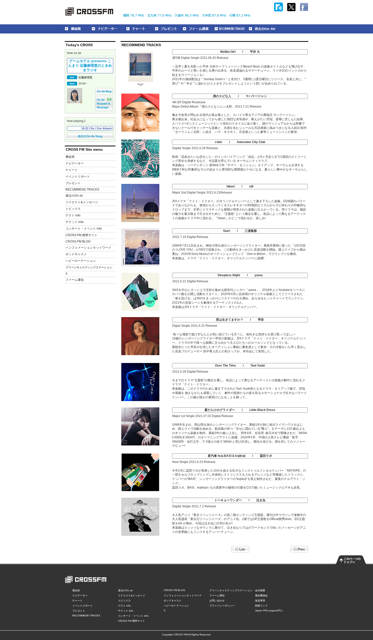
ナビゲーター (74, 163)
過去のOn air (74, 195)
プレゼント (73, 183)
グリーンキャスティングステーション (88, 267)
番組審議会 (261, 595)
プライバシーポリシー (222, 605)
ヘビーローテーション (80, 261)
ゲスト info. (73, 215)
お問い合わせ (217, 600)
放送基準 (260, 600)
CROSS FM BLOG (78, 241)
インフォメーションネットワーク (88, 247)
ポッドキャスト (76, 254)
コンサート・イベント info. (84, 228)
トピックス (73, 209)
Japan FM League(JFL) (268, 610)
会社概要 (260, 590)
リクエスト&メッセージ (81, 202)
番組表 (70, 157)
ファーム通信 (74, 280)
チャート (71, 170)
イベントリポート (77, 176)
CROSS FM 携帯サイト (81, 235)
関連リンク (261, 605)
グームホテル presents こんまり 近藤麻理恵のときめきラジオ (90, 65)
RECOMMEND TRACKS (82, 189)
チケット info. (74, 222)
